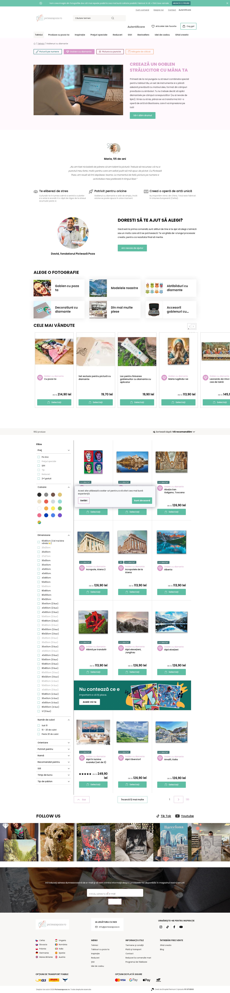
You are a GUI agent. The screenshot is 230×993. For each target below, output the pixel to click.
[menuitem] (39, 35)
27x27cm (46, 556)
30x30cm (46, 560)
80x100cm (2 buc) (50, 629)
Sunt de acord (142, 500)
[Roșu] (46, 502)
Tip (43, 470)
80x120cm (46, 599)
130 (187, 799)
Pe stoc (45, 457)
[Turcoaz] (60, 502)
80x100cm (46, 595)
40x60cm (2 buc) (50, 612)
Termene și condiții (135, 945)
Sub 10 (45, 725)
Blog (162, 949)
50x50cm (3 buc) (50, 659)
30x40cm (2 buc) (50, 603)
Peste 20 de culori (50, 734)
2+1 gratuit (46, 478)
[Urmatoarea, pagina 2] (178, 799)
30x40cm (46, 565)
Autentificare (136, 27)
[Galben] (53, 508)
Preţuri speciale (49, 461)
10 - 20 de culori (49, 730)
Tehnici (94, 945)
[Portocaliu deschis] (46, 508)
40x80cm (46, 578)
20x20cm (46, 547)
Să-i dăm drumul (142, 115)
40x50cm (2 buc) (50, 608)
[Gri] (46, 495)
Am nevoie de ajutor (132, 248)
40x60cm (46, 573)
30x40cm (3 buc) (50, 646)
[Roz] (39, 515)
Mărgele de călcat (141, 51)
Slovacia (43, 944)
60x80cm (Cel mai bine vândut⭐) (53, 542)
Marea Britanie (46, 957)
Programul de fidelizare (136, 962)
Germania (44, 953)
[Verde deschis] (60, 508)
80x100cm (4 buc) (50, 707)
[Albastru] (46, 515)
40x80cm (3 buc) (50, 689)
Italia (61, 948)
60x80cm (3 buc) (50, 664)
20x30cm (46, 552)
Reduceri (46, 474)
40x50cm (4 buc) (50, 702)
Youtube (187, 816)
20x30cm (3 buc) (50, 638)
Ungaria (62, 940)
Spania (62, 953)
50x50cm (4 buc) (50, 685)
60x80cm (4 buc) (50, 694)
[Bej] (60, 495)
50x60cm (46, 586)
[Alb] (39, 508)
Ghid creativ (165, 945)
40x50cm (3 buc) (50, 651)
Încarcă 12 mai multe (132, 799)
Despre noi (159, 10)
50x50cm (46, 582)
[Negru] (39, 495)
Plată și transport (133, 949)
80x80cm (46, 590)
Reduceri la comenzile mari (138, 957)
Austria (62, 957)
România (63, 944)
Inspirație (95, 953)
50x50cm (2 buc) (50, 616)
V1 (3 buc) (46, 711)
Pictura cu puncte (111, 51)
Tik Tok (166, 816)
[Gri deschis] (53, 502)
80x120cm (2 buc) (50, 633)
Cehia (42, 940)
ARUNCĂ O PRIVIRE (181, 3)
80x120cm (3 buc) (50, 677)
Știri (43, 465)
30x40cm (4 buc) (50, 698)
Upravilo (185, 989)
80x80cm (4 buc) (50, 681)
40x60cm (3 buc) (50, 655)
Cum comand (142, 10)
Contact (172, 10)
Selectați (56, 402)
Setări (83, 500)
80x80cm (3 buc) (50, 668)
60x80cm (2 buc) (50, 621)
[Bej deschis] (39, 502)
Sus (84, 799)
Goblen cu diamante (81, 51)
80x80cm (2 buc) (50, 625)
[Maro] (53, 495)
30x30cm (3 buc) (50, 642)
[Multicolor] (39, 522)
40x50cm (46, 569)
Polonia (42, 948)
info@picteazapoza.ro (109, 927)
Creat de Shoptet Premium (165, 989)
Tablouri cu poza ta (100, 949)
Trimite (115, 901)
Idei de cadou (97, 966)
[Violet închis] (60, 515)
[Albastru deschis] (53, 515)
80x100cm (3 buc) (50, 672)
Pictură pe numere (49, 51)
